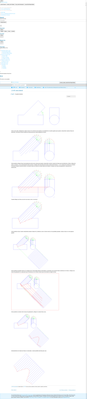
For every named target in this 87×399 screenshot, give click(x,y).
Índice (69, 96)
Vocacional (30, 87)
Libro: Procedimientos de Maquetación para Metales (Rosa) (55, 87)
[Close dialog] (0, 77)
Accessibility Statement (46, 397)
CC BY (24, 386)
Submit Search (3, 22)
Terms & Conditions (37, 397)
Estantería (23, 87)
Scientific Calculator (5, 58)
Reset (2, 29)
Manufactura (38, 87)
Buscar (13, 85)
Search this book (3, 18)
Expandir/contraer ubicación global (75, 87)
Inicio (16, 87)
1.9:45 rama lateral (14, 386)
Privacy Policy (31, 397)
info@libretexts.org (65, 397)
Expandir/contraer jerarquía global (12, 87)
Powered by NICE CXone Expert (27, 395)
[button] (4, 66)
